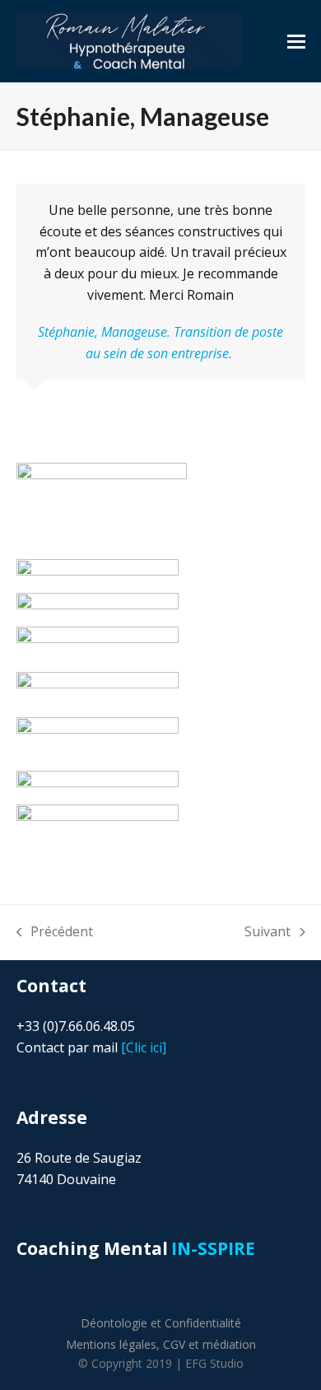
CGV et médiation (209, 1344)
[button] (296, 42)
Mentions (111, 1344)
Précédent (55, 932)
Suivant (267, 932)
